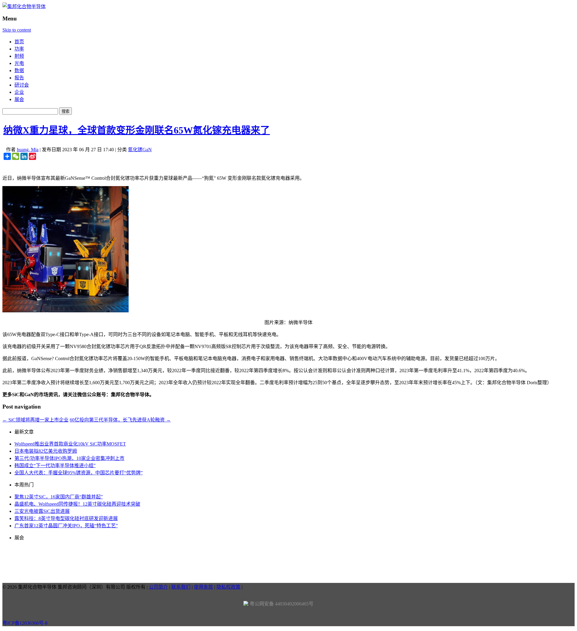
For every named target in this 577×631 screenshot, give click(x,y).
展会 (19, 99)
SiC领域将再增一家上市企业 (35, 419)
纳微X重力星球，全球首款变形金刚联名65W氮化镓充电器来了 (136, 130)
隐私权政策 (228, 587)
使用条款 (203, 587)
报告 (19, 77)
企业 (19, 92)
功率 (19, 48)
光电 (19, 63)
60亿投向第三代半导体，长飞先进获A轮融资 (120, 419)
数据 (19, 70)
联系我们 (181, 587)
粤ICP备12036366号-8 (24, 623)
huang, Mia (27, 149)
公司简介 (158, 587)
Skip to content (16, 29)
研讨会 (21, 84)
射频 (19, 56)
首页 (19, 41)
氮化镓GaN (140, 149)
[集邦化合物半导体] (24, 6)
